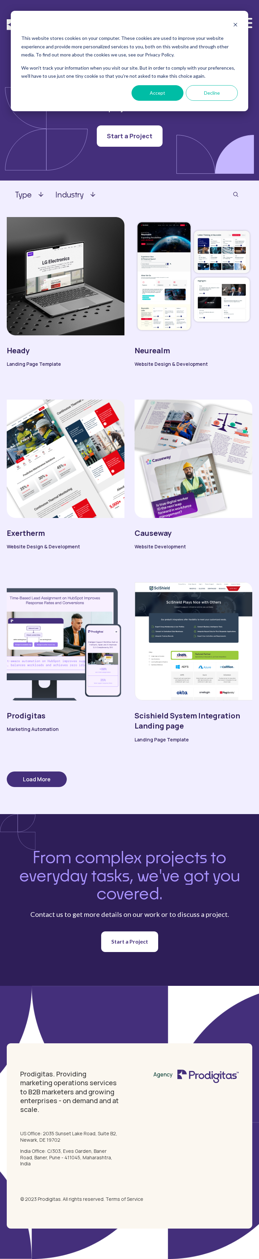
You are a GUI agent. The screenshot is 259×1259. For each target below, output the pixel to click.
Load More (37, 779)
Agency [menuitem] (163, 1074)
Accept (157, 93)
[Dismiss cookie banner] (235, 25)
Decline (212, 93)
